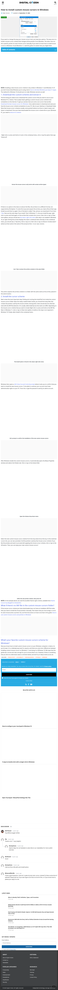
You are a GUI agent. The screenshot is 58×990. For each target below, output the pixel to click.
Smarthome (6, 979)
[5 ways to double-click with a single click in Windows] (29, 744)
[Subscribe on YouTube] (31, 684)
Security (5, 982)
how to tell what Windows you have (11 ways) (43, 90)
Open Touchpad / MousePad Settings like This (16, 798)
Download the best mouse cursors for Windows (14, 104)
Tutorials (38, 657)
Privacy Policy (13, 949)
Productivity (11, 657)
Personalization (29, 657)
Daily (17, 662)
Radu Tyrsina (6, 13)
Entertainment (6, 975)
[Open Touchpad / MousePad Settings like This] (29, 780)
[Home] (29, 2)
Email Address (5, 940)
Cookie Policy (33, 977)
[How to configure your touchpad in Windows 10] (29, 708)
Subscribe (29, 946)
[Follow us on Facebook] (28, 684)
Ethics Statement (34, 957)
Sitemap (32, 972)
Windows (44, 657)
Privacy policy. (48, 666)
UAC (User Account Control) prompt (24, 384)
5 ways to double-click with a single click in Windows (18, 762)
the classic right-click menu (27, 217)
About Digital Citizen (8, 957)
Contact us (5, 960)
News (4, 972)
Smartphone (6, 977)
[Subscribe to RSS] (26, 684)
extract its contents (15, 112)
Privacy (32, 975)
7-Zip (2, 213)
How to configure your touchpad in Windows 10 (17, 726)
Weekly (23, 662)
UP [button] (53, 987)
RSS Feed (32, 970)
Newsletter (5, 962)
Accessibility (20, 657)
